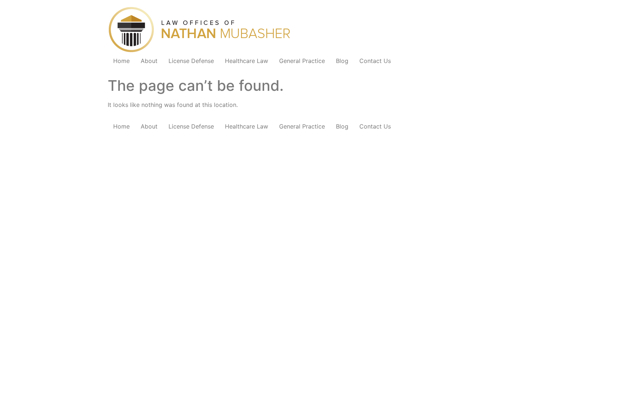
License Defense (191, 60)
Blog (342, 60)
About (149, 60)
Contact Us (375, 60)
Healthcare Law (246, 60)
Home (121, 60)
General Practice (302, 60)
